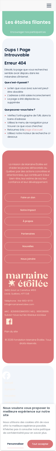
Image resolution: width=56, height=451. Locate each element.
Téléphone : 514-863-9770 (18, 300)
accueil (8, 382)
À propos (28, 221)
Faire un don (28, 197)
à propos (9, 389)
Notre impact (28, 210)
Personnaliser (15, 443)
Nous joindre (28, 258)
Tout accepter (40, 444)
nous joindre (11, 402)
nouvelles (10, 395)
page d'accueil (33, 129)
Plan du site (11, 331)
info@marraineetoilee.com (19, 304)
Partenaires (28, 233)
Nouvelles (28, 246)
